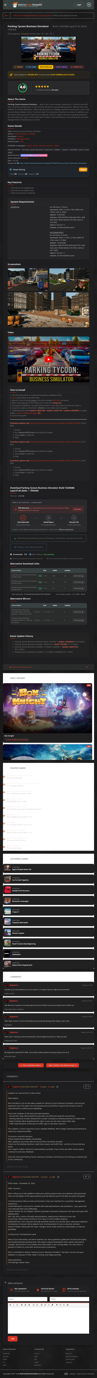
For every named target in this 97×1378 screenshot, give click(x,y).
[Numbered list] (37, 1305)
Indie (16, 134)
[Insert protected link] (52, 1305)
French (35, 145)
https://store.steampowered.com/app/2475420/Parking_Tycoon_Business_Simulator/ (53, 163)
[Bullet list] (33, 1305)
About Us (69, 1353)
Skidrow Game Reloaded (22, 15)
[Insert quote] (57, 1305)
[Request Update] (87, 667)
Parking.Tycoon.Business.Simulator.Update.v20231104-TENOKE (55, 460)
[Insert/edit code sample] (60, 1305)
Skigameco (16, 34)
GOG (4, 1365)
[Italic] (13, 1305)
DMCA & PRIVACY (72, 1356)
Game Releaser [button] (9, 1349)
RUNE (5, 1359)
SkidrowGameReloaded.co (30, 1374)
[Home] (6, 15)
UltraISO (56, 400)
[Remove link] (49, 1305)
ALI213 (36, 1353)
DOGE (36, 1362)
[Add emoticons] (42, 1305)
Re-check (77, 509)
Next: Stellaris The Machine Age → (62, 1065)
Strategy (32, 134)
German (42, 145)
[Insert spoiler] (64, 1305)
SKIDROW (6, 1353)
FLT (4, 1362)
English (29, 145)
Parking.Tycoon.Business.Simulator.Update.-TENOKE (55, 442)
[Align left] (22, 1305)
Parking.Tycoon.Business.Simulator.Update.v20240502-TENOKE (55, 423)
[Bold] (10, 1305)
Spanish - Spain (53, 145)
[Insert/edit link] (45, 1305)
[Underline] (17, 1305)
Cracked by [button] (39, 1349)
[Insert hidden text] (67, 1305)
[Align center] (25, 1305)
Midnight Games (23, 139)
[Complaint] (57, 1087)
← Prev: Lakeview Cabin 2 (31, 1065)
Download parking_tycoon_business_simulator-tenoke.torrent (49, 538)
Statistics (69, 1362)
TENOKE (25, 158)
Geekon (21, 136)
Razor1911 (38, 1365)
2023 (22, 141)
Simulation (23, 134)
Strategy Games (45, 15)
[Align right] (29, 1305)
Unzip (14, 398)
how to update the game (27, 413)
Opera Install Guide (67, 529)
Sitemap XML (70, 1359)
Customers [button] (70, 1349)
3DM (36, 1356)
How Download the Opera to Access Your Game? (66, 558)
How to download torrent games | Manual (27, 558)
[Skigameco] (9, 1086)
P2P (35, 1359)
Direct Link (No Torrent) (30, 547)
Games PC (35, 15)
